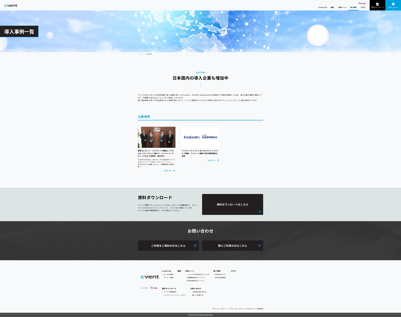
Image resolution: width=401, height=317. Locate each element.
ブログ (233, 271)
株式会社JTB (220, 274)
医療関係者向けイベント (196, 277)
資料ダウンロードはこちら (232, 204)
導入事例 (217, 271)
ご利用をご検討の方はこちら (168, 245)
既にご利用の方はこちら (232, 245)
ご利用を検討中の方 (199, 292)
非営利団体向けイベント (196, 281)
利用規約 (260, 309)
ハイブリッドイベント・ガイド (175, 295)
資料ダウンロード (377, 7)
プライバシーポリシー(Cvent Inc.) (242, 309)
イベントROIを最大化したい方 (198, 274)
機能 (179, 271)
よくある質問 (168, 274)
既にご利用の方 (197, 295)
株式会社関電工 (220, 277)
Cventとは (166, 271)
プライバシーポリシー (220, 309)
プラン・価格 (168, 277)
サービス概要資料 (170, 292)
